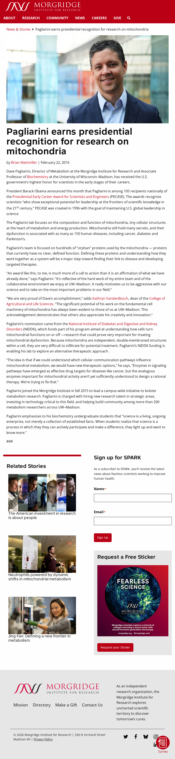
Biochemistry (37, 176)
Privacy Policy (43, 739)
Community (57, 18)
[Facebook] (136, 737)
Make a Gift (66, 705)
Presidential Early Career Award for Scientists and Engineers (61, 196)
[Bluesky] (146, 737)
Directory (42, 705)
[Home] (42, 7)
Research (31, 18)
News (80, 18)
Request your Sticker (115, 647)
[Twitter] (125, 737)
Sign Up (102, 537)
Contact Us (92, 705)
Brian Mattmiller (24, 162)
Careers (99, 18)
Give (117, 18)
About (9, 18)
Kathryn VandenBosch (110, 298)
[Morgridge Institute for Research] (56, 699)
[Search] (129, 18)
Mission (20, 705)
